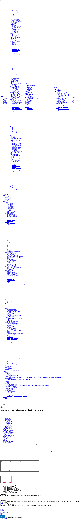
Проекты (56, 87)
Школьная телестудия (14, 186)
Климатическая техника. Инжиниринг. (29, 117)
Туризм (13, 62)
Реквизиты (5, 103)
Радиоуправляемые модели (15, 160)
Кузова (8, 331)
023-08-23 (3, 3)
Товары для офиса (15, 128)
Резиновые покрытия (16, 122)
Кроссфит (14, 47)
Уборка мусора (8, 367)
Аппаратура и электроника (14, 176)
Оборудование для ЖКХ (16, 123)
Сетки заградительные (16, 60)
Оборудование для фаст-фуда (12, 218)
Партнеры (5, 99)
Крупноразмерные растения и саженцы (16, 155)
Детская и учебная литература (15, 79)
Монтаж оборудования (29, 94)
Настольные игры (15, 80)
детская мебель (42, 95)
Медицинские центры (60, 101)
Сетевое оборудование (16, 152)
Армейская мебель (15, 19)
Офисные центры (59, 103)
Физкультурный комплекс (63, 107)
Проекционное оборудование (15, 90)
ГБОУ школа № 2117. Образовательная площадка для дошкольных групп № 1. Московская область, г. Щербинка (63, 95)
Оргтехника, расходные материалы (13, 311)
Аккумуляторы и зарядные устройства (14, 330)
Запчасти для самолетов (16, 184)
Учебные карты (15, 81)
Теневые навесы (15, 121)
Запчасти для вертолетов (16, 185)
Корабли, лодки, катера (16, 168)
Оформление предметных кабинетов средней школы (63, 112)
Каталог (9, 7)
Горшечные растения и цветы (12, 321)
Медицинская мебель (16, 34)
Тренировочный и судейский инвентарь (16, 54)
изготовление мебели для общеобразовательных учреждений (45, 106)
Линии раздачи (15, 32)
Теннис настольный (16, 52)
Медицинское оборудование (14, 36)
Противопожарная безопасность (28, 102)
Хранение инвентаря (16, 61)
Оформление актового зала (29, 88)
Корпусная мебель (15, 11)
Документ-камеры (15, 91)
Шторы (13, 136)
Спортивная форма (15, 63)
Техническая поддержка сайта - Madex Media (8, 521)
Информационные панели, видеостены (14, 302)
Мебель (11, 9)
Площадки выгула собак (16, 125)
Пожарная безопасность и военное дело (17, 75)
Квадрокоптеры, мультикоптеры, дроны (16, 162)
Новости (73, 100)
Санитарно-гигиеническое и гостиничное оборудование (17, 110)
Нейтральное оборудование (14, 23)
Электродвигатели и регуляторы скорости (16, 174)
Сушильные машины (16, 94)
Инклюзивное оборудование (14, 85)
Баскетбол (14, 42)
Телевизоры (14, 149)
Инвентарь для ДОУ (16, 59)
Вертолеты (14, 165)
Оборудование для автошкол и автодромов (16, 73)
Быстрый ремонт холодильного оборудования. (30, 99)
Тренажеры (14, 64)
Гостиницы (58, 89)
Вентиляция (7, 369)
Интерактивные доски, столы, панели (16, 88)
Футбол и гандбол (15, 49)
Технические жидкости (16, 169)
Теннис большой (15, 51)
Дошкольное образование (17, 68)
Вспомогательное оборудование (15, 98)
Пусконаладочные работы (29, 97)
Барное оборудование (16, 31)
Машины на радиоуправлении (15, 164)
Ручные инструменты (16, 104)
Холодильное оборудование (14, 25)
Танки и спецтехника (16, 166)
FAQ (73, 102)
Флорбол (8, 241)
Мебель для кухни (15, 14)
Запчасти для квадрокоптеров (15, 182)
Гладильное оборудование (17, 95)
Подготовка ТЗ (29, 108)
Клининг (26, 93)
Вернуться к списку (4, 503)
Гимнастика (14, 45)
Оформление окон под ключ (30, 90)
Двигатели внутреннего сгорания (13, 335)
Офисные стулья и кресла (17, 18)
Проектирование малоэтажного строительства (30, 105)
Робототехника (15, 77)
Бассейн (8, 243)
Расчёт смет (27, 107)
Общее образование (16, 69)
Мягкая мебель (15, 16)
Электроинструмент (16, 103)
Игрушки (14, 76)
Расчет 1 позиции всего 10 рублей (30, 110)
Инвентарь (12, 99)
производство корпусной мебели (45, 97)
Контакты (77, 100)
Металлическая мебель (16, 13)
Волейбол (14, 44)
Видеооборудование (16, 188)
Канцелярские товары (14, 126)
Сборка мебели (27, 111)
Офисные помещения (62, 104)
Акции (73, 99)
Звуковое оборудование (16, 131)
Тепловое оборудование (16, 26)
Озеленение (12, 153)
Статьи (73, 101)
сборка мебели (29, 112)
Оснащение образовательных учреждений (15, 395)
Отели (59, 90)
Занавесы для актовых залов (12, 307)
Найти (4, 404)
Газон (13, 156)
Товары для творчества (16, 127)
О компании (5, 98)
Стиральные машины (16, 93)
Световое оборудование (16, 132)
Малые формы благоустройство (61, 100)
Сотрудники (5, 102)
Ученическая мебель (41, 104)
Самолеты (14, 167)
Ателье (26, 83)
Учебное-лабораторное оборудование (16, 71)
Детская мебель (15, 10)
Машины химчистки (16, 96)
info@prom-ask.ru (3, 4)
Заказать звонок (3, 2)
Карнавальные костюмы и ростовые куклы (31, 85)
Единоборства (14, 46)
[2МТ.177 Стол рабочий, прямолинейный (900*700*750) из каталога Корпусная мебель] (41, 452)
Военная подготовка (16, 124)
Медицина (12, 33)
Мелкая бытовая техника (16, 143)
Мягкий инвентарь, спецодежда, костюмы (16, 108)
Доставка (26, 91)
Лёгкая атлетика (15, 48)
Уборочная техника (15, 106)
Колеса (8, 332)
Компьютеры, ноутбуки (16, 147)
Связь (13, 190)
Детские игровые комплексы (15, 113)
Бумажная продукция (16, 129)
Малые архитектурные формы (15, 112)
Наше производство (4, 512)
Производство (5, 371)
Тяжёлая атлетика (10, 240)
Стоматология (14, 38)
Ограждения (14, 120)
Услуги (23, 81)
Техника (11, 142)
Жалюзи (13, 137)
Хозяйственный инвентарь (17, 102)
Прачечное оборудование (14, 92)
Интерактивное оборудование (15, 86)
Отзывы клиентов (4, 101)
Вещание (14, 187)
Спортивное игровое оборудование (16, 117)
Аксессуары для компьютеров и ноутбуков (17, 151)
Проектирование (28, 103)
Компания (3, 96)
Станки (13, 105)
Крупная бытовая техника (17, 144)
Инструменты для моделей (17, 179)
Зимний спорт (9, 242)
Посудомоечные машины (17, 21)
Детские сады (58, 91)
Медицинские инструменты (14, 40)
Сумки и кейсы (15, 180)
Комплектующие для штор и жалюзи (14, 306)
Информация (72, 97)
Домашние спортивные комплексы (13, 251)
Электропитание (15, 191)
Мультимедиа (12, 130)
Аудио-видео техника (16, 148)
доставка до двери (30, 92)
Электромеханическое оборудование (16, 30)
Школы (57, 108)
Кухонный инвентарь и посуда (12, 277)
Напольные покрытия (16, 50)
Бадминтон (14, 43)
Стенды (13, 82)
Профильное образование (17, 83)
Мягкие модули (15, 17)
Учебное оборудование (14, 67)
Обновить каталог (40, 447)
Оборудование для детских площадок (15, 115)
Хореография (14, 58)
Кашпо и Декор (15, 157)
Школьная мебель (15, 12)
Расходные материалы (16, 37)
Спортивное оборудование (15, 41)
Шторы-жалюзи (13, 135)
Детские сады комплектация (63, 92)
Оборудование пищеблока (15, 20)
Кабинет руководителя (16, 15)
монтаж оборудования (29, 96)
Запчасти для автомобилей (17, 183)
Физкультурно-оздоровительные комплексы (13, 392)
